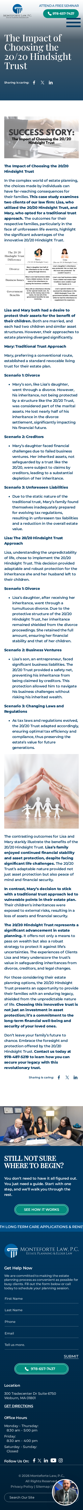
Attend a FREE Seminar (59, 6)
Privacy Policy (22, 1487)
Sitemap (43, 1487)
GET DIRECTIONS (18, 1406)
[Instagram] (61, 1460)
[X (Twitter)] (39, 1460)
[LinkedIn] (46, 1460)
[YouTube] (53, 1460)
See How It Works (41, 1210)
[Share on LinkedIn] (51, 82)
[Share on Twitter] (42, 82)
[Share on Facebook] (34, 82)
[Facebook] (34, 1460)
